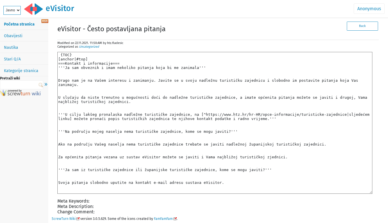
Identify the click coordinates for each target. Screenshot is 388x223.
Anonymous (369, 8)
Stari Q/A (12, 59)
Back (362, 26)
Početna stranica (19, 24)
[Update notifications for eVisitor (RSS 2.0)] (44, 21)
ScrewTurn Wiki (64, 219)
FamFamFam (163, 219)
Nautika (11, 47)
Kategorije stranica (21, 70)
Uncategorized (89, 47)
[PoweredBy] (20, 94)
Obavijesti (13, 35)
